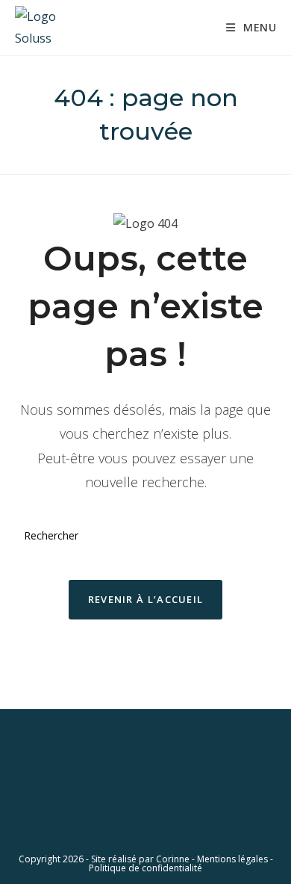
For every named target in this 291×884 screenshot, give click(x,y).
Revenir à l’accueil (146, 599)
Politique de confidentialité (145, 868)
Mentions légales (232, 859)
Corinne (173, 859)
